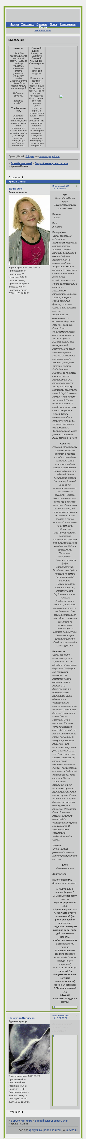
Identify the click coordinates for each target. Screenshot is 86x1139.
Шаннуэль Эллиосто (21, 1018)
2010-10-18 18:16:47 (61, 187)
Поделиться (58, 186)
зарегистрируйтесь (49, 156)
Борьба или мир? (21, 163)
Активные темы (42, 30)
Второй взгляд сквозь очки (51, 163)
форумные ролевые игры (45, 1130)
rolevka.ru (71, 1130)
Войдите (29, 156)
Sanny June (16, 188)
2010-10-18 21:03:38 (61, 1016)
